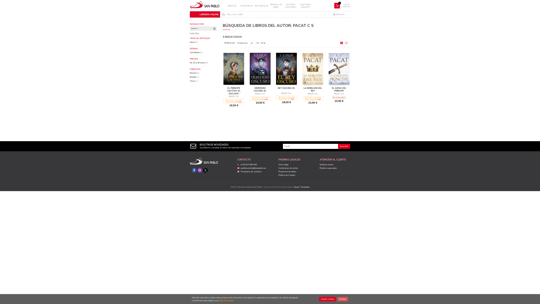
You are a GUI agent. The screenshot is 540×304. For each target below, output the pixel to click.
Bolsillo (194, 77)
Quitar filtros (194, 33)
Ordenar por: (230, 43)
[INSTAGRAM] (199, 170)
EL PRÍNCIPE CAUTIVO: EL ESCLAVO (234, 91)
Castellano (196, 52)
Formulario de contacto (251, 171)
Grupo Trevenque (302, 187)
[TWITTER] (205, 170)
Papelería (245, 6)
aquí (240, 102)
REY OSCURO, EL (286, 88)
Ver (257, 43)
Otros (194, 81)
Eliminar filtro (214, 29)
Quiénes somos (326, 164)
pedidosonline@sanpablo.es (253, 168)
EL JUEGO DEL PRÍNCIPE (339, 89)
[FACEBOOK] (194, 170)
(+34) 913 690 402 (248, 164)
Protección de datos (287, 171)
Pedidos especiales (328, 168)
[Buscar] (223, 14)
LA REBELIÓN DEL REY (313, 89)
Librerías (340, 14)
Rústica (194, 73)
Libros (230, 6)
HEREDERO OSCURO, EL (260, 89)
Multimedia (260, 6)
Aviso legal (283, 164)
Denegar (342, 299)
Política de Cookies (286, 175)
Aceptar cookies (327, 299)
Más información (227, 300)
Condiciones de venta (288, 168)
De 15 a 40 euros (199, 62)
